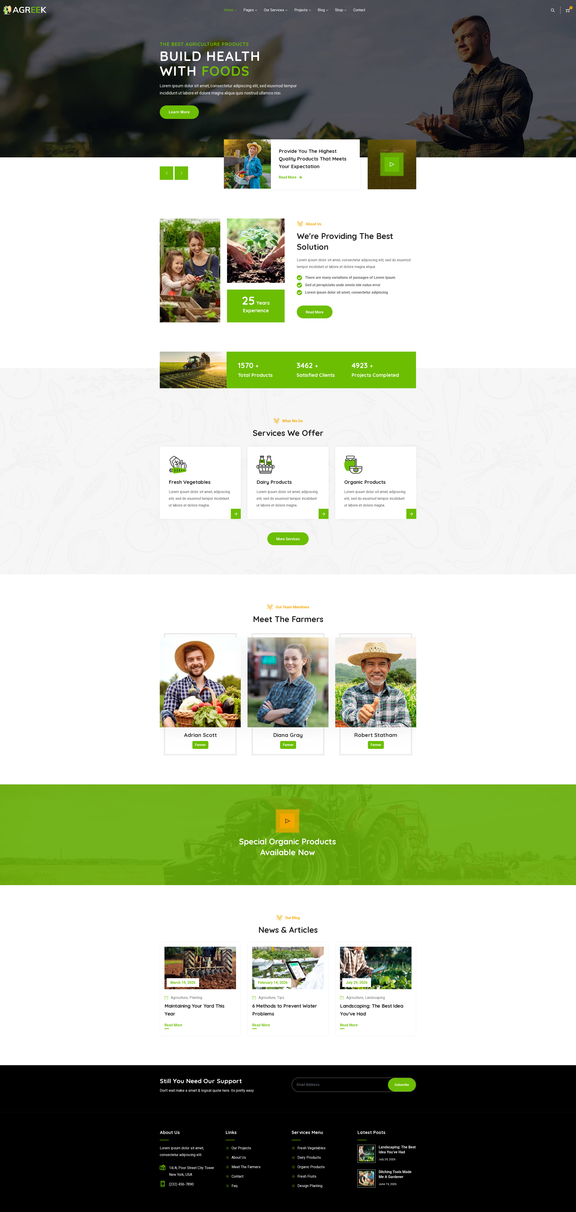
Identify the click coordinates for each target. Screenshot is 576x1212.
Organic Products (311, 1167)
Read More (173, 1025)
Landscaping (199, 997)
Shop (339, 10)
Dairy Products (309, 1157)
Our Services (274, 10)
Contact (359, 10)
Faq (234, 1186)
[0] (568, 10)
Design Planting (309, 1186)
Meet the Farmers (246, 1167)
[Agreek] (24, 10)
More (236, 514)
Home (228, 10)
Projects (301, 10)
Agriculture (179, 997)
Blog (321, 10)
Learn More (179, 112)
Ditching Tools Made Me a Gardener (395, 1174)
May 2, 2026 (356, 982)
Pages (248, 10)
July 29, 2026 (181, 982)
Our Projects (241, 1148)
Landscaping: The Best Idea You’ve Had (397, 1149)
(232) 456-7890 (181, 1184)
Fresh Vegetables (311, 1148)
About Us (239, 1157)
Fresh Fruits (306, 1176)
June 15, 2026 (269, 982)
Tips (368, 997)
